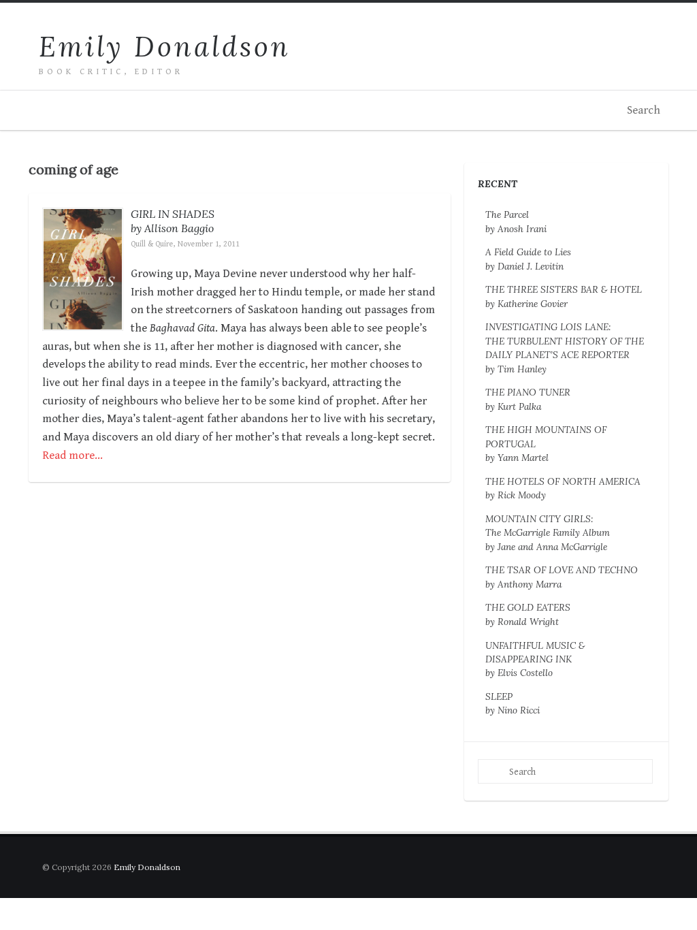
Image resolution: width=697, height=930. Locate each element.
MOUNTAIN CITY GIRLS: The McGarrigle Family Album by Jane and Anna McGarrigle (547, 533)
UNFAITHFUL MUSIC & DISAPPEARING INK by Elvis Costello (535, 659)
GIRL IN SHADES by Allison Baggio (172, 221)
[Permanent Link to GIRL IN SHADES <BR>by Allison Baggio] (83, 320)
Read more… (72, 455)
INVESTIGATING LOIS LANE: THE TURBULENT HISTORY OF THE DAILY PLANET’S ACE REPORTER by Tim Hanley (564, 347)
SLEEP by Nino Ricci (512, 703)
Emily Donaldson (165, 46)
